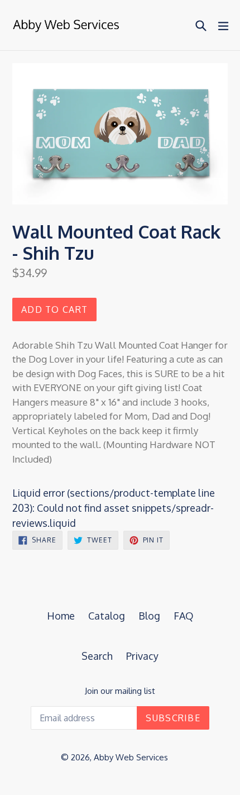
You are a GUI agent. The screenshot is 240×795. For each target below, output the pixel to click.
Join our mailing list (120, 691)
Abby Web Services (131, 757)
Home (61, 616)
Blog (149, 616)
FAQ (184, 616)
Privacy (142, 656)
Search (97, 656)
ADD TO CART (54, 309)
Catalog (106, 616)
